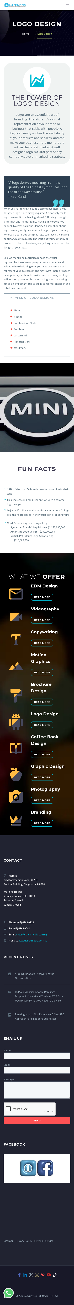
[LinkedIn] (25, 1275)
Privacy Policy (24, 1241)
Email (7, 1064)
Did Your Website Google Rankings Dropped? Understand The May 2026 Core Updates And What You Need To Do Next (39, 996)
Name (7, 1050)
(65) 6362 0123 (25, 922)
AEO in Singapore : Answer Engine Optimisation (34, 976)
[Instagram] (37, 1275)
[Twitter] (31, 1275)
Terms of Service (43, 1241)
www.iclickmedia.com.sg (33, 940)
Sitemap (9, 1241)
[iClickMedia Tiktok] (54, 1275)
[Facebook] (19, 1275)
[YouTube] (49, 1275)
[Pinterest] (43, 1275)
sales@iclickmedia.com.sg (31, 934)
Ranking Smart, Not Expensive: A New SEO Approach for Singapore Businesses (39, 1016)
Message (9, 1079)
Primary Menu (67, 5)
